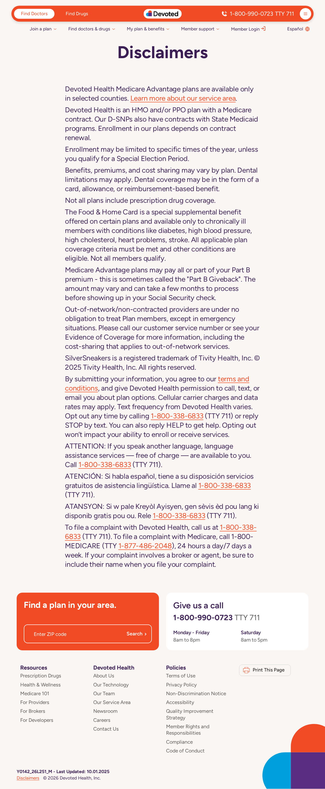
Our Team (104, 693)
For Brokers (32, 711)
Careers (101, 720)
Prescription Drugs (40, 676)
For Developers (36, 720)
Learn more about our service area (183, 98)
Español (295, 28)
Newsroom (105, 711)
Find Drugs (77, 13)
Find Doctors (34, 13)
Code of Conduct (185, 751)
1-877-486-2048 (145, 546)
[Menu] (305, 13)
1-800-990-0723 (262, 13)
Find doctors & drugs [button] (89, 28)
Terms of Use (180, 676)
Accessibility (180, 702)
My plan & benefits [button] (145, 28)
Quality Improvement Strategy (189, 714)
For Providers (34, 702)
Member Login (245, 29)
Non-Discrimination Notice (196, 693)
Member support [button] (197, 28)
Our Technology (111, 685)
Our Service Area (112, 702)
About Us (103, 676)
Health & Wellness (40, 685)
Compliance (179, 742)
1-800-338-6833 (177, 416)
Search (137, 634)
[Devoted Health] (162, 14)
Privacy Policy (181, 685)
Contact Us (106, 729)
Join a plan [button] (41, 28)
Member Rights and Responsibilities (187, 730)
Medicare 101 (34, 693)
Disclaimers (28, 777)
